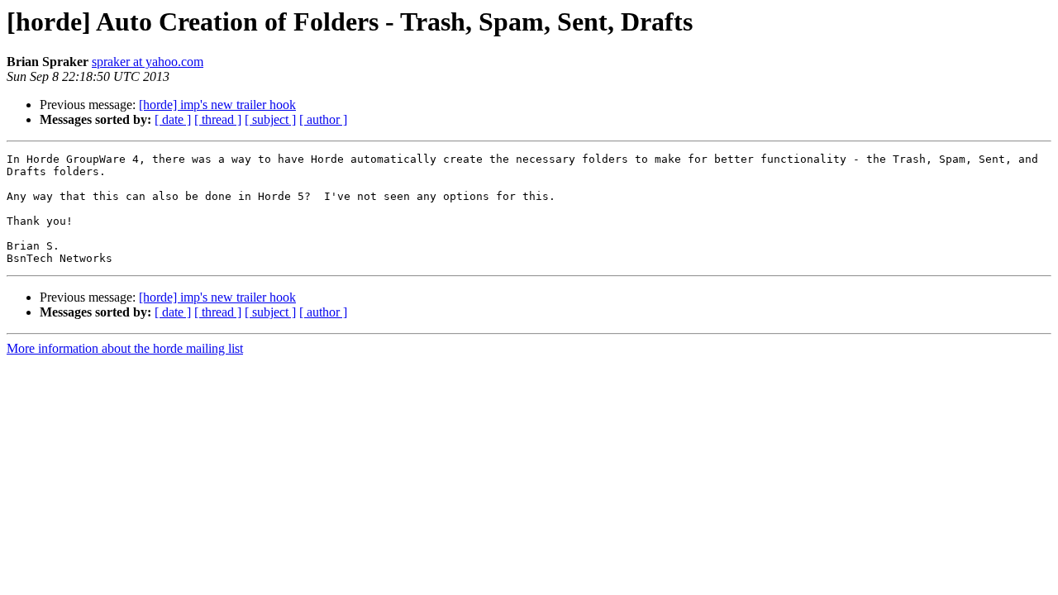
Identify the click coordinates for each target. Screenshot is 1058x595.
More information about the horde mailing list (125, 348)
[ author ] (323, 119)
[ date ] (173, 119)
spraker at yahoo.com (147, 62)
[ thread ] (217, 119)
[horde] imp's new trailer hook (217, 105)
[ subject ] (270, 119)
